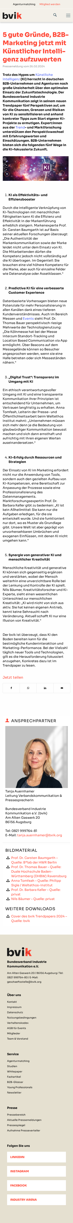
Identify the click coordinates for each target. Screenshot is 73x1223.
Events (28, 319)
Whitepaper (14, 1071)
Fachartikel (14, 1076)
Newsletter (14, 1092)
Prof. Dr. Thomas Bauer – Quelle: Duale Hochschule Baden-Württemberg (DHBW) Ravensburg (38, 871)
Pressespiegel (16, 1125)
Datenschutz (15, 1012)
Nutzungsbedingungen (21, 1017)
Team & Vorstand (17, 1038)
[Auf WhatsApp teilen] (28, 688)
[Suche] (57, 15)
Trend (20, 127)
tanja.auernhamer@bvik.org (39, 835)
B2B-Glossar (15, 1082)
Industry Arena (23, 1200)
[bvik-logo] (30, 15)
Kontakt (12, 1001)
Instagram (19, 1171)
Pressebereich (16, 1114)
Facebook (18, 1185)
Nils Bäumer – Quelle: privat (33, 899)
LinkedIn (17, 1157)
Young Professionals (19, 1087)
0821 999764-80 (17, 977)
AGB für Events (16, 1028)
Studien (12, 1066)
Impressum (14, 1007)
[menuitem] (24, 4)
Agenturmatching (24, 4)
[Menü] (66, 18)
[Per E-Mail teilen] (62, 688)
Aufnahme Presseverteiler (23, 1130)
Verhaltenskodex (18, 1022)
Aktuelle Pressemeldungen (24, 1120)
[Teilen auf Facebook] (11, 688)
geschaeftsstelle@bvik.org (24, 981)
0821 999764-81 (24, 831)
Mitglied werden (50, 4)
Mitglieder (13, 1033)
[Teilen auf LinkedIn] (45, 688)
